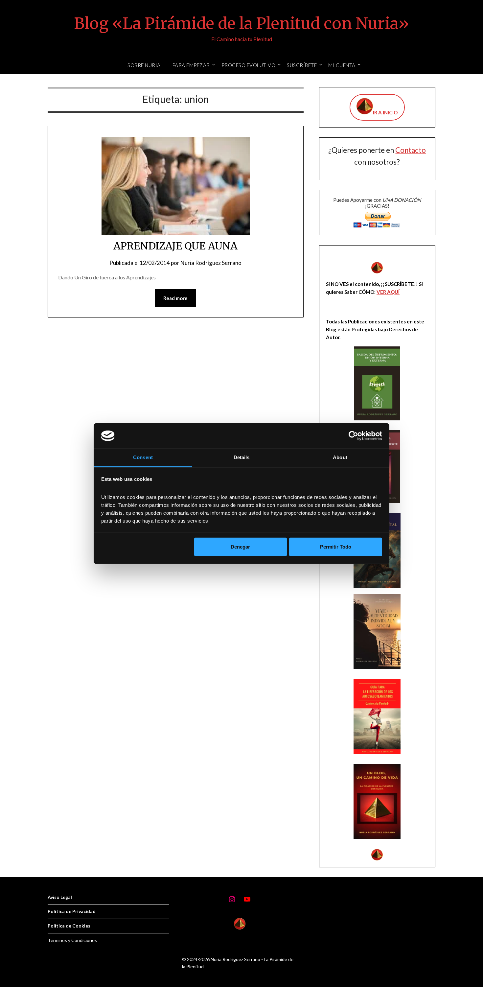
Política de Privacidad (72, 911)
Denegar (240, 547)
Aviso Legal (60, 897)
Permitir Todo (335, 547)
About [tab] (340, 457)
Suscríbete (302, 65)
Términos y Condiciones (72, 940)
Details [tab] (242, 457)
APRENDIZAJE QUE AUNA (175, 246)
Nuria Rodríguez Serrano (211, 262)
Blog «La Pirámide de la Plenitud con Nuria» (241, 23)
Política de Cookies (69, 925)
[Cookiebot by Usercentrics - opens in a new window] (353, 436)
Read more (175, 298)
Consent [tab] (143, 457)
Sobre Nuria (144, 65)
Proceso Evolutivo (248, 65)
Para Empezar (191, 65)
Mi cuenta (342, 65)
